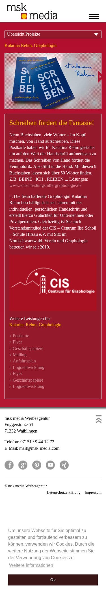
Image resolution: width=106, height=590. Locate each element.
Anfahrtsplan (22, 360)
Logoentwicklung (26, 367)
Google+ (22, 465)
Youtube (50, 465)
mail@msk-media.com (39, 448)
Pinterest (36, 465)
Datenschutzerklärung (64, 492)
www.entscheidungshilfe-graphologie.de (45, 185)
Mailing (18, 354)
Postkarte (19, 335)
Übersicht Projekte (23, 34)
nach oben (98, 419)
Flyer (15, 342)
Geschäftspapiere (26, 348)
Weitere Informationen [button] (31, 565)
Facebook (9, 465)
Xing (64, 465)
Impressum (93, 492)
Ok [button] (53, 580)
